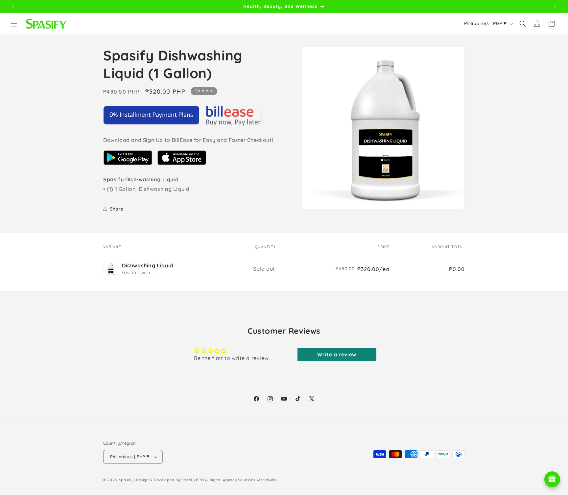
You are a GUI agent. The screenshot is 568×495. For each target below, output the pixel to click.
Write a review (336, 354)
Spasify (126, 480)
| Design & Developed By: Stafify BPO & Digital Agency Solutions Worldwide (205, 480)
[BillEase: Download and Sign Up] (128, 164)
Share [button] (117, 209)
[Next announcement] (555, 6)
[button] (14, 23)
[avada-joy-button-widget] (552, 479)
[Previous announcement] (13, 6)
